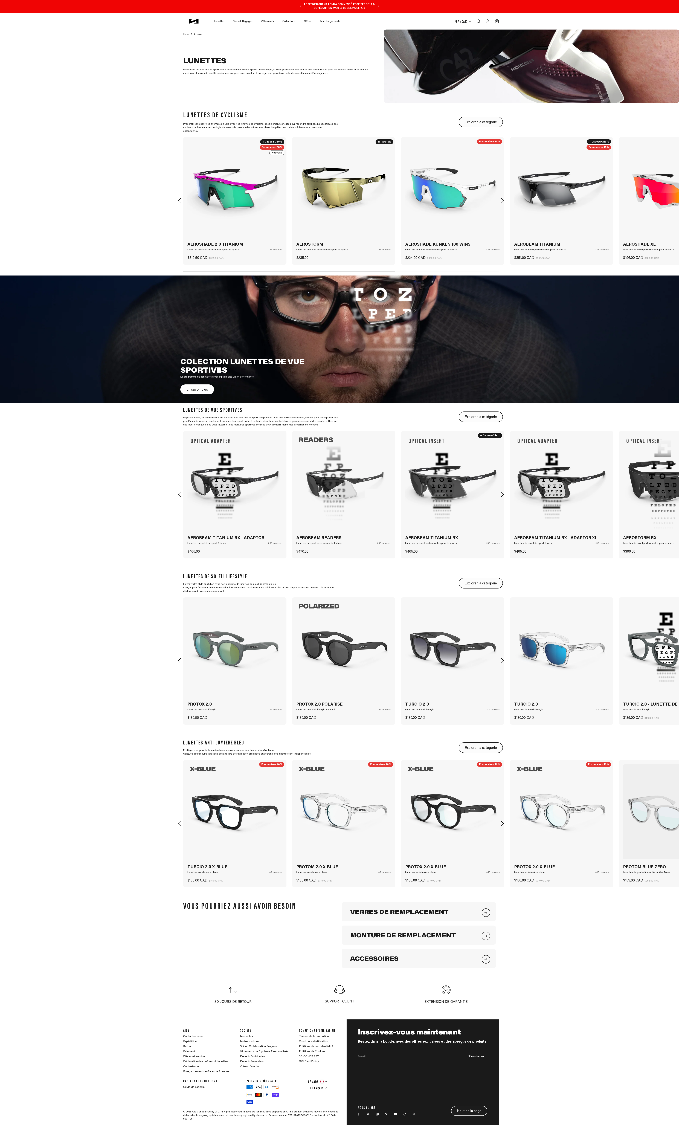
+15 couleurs (275, 710)
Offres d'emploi (249, 1066)
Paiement (189, 1051)
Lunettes (219, 21)
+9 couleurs (493, 710)
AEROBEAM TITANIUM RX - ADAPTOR (225, 538)
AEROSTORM (309, 244)
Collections (288, 21)
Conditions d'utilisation (313, 1041)
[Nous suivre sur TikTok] (405, 1114)
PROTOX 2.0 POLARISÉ (319, 704)
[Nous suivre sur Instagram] (377, 1114)
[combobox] (317, 1081)
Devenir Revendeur (252, 1061)
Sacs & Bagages (243, 21)
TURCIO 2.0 (417, 704)
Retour (187, 1046)
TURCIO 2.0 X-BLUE (207, 867)
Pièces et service (194, 1056)
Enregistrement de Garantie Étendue (206, 1071)
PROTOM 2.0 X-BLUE (317, 867)
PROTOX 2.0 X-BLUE (425, 867)
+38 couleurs (601, 250)
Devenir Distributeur (253, 1056)
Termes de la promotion (314, 1036)
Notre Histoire (249, 1041)
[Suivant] (378, 6)
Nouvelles (246, 1036)
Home (186, 34)
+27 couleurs (493, 250)
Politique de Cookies (312, 1051)
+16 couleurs (384, 250)
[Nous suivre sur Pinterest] (386, 1114)
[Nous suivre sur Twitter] (368, 1114)
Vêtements (267, 21)
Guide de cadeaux (194, 1087)
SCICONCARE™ (309, 1056)
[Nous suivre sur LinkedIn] (414, 1114)
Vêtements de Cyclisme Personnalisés (264, 1051)
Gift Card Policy (309, 1061)
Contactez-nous (193, 1036)
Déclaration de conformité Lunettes (205, 1061)
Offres (307, 21)
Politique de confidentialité (316, 1046)
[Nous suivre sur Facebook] (359, 1114)
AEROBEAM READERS (318, 538)
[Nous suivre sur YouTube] (395, 1114)
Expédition (190, 1041)
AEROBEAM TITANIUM (537, 244)
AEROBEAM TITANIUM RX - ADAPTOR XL (555, 538)
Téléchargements (330, 21)
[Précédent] (300, 6)
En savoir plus (197, 390)
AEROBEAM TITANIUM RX (431, 538)
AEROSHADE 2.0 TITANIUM (215, 244)
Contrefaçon (191, 1066)
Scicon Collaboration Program (258, 1046)
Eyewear (198, 34)
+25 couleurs (275, 250)
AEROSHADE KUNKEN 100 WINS (438, 244)
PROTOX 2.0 (199, 704)
